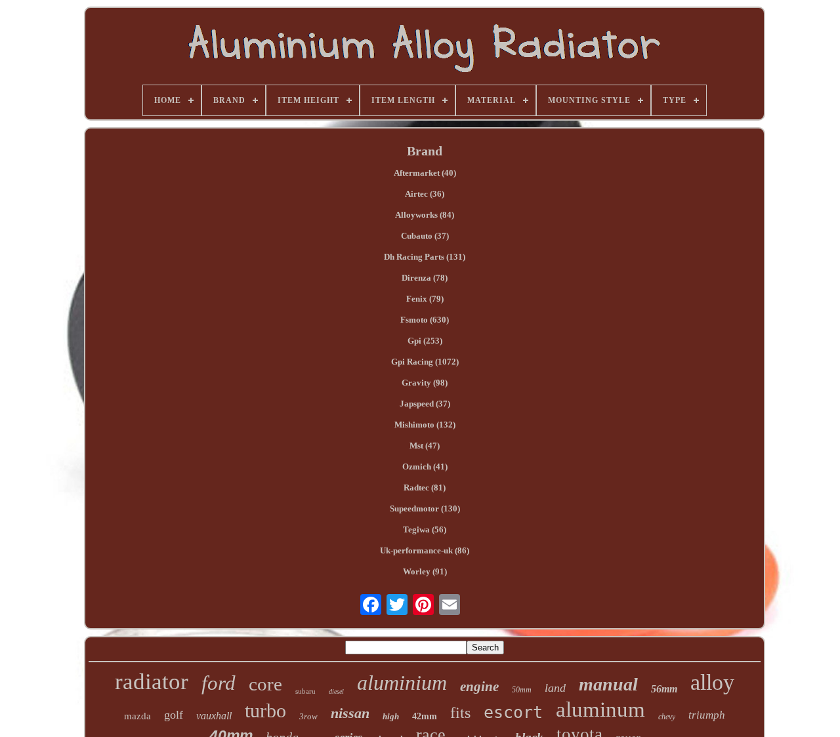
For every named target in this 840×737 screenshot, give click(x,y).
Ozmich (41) (425, 466)
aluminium (402, 682)
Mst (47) (425, 445)
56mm (664, 688)
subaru (305, 691)
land (555, 687)
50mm (522, 689)
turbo (265, 710)
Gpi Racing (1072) (425, 362)
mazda (137, 716)
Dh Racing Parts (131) (424, 257)
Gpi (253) (425, 341)
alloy (712, 682)
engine (479, 686)
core (265, 683)
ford (218, 682)
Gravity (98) (425, 383)
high (391, 716)
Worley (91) (425, 571)
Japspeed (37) (425, 403)
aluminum (600, 709)
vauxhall (214, 715)
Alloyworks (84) (424, 215)
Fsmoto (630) (424, 320)
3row (308, 716)
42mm (424, 716)
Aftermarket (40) (425, 173)
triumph (706, 715)
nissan (350, 713)
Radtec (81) (425, 487)
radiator (151, 681)
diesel (336, 691)
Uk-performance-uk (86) (424, 550)
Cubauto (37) (425, 236)
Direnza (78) (425, 278)
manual (608, 684)
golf (173, 714)
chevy (666, 716)
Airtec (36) (424, 194)
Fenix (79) (425, 299)
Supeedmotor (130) (425, 508)
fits (460, 712)
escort (513, 712)
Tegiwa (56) (424, 529)
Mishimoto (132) (424, 424)
